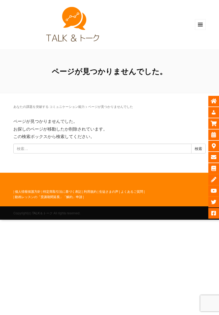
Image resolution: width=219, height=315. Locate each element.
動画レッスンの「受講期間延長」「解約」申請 (48, 196)
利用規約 (90, 191)
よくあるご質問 (132, 191)
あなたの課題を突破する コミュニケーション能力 (49, 106)
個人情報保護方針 (28, 191)
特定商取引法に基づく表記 (62, 191)
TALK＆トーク (42, 213)
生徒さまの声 (108, 191)
